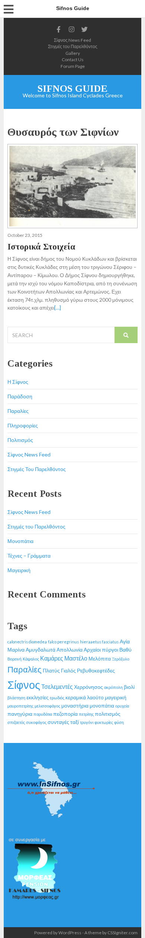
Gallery (72, 53)
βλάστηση (16, 697)
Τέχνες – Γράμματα (29, 555)
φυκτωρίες (103, 722)
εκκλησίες (37, 697)
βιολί (129, 687)
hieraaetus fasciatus (99, 641)
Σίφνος (23, 684)
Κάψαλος (31, 658)
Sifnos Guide (72, 88)
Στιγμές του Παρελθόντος (72, 46)
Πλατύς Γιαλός (59, 670)
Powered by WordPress (57, 932)
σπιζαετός (16, 722)
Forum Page (73, 66)
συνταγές (58, 722)
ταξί (74, 722)
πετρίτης (86, 714)
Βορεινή (14, 658)
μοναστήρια (74, 705)
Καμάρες (51, 658)
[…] (57, 307)
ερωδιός (57, 697)
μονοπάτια (102, 705)
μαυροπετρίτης (20, 705)
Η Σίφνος (17, 382)
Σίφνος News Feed (72, 40)
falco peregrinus (63, 641)
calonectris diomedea (27, 641)
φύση (119, 722)
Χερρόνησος (88, 687)
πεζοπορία (65, 713)
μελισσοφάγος (47, 705)
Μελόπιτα (99, 658)
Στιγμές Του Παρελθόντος (36, 469)
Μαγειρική (18, 570)
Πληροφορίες (22, 425)
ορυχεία (122, 705)
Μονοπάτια (20, 541)
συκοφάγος (36, 722)
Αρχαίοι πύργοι (101, 649)
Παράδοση (19, 396)
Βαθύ (125, 649)
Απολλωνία (70, 649)
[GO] (126, 335)
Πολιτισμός (20, 440)
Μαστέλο (75, 658)
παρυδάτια (42, 714)
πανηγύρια (19, 713)
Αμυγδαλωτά (40, 649)
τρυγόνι (86, 722)
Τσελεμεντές (57, 686)
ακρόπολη (113, 687)
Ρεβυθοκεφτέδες (96, 670)
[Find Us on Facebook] (58, 29)
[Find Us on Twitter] (84, 29)
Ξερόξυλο (120, 658)
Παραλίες (18, 411)
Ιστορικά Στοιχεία (41, 246)
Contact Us (73, 59)
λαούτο (95, 697)
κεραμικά (75, 697)
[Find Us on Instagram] (71, 29)
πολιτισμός (107, 713)
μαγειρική (115, 697)
